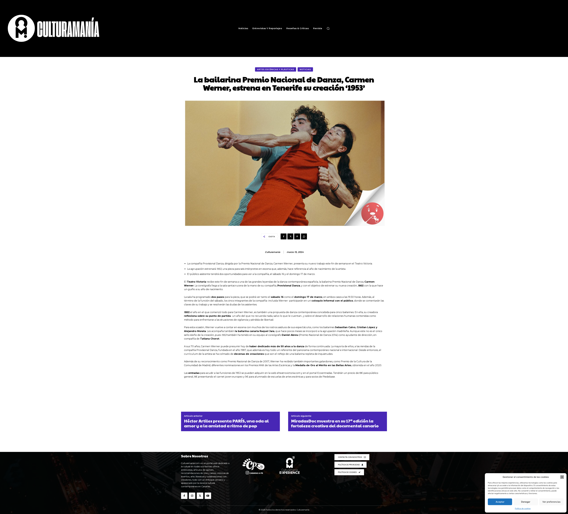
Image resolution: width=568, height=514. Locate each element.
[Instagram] (192, 496)
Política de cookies (523, 508)
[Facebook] (284, 236)
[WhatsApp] (304, 236)
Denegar (525, 501)
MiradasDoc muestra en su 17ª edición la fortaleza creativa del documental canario (335, 423)
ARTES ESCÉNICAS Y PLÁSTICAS (275, 69)
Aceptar (500, 501)
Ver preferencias (551, 501)
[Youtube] (208, 496)
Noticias (305, 69)
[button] (562, 477)
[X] (290, 236)
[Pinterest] (297, 236)
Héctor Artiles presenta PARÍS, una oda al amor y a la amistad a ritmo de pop (226, 423)
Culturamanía (272, 252)
